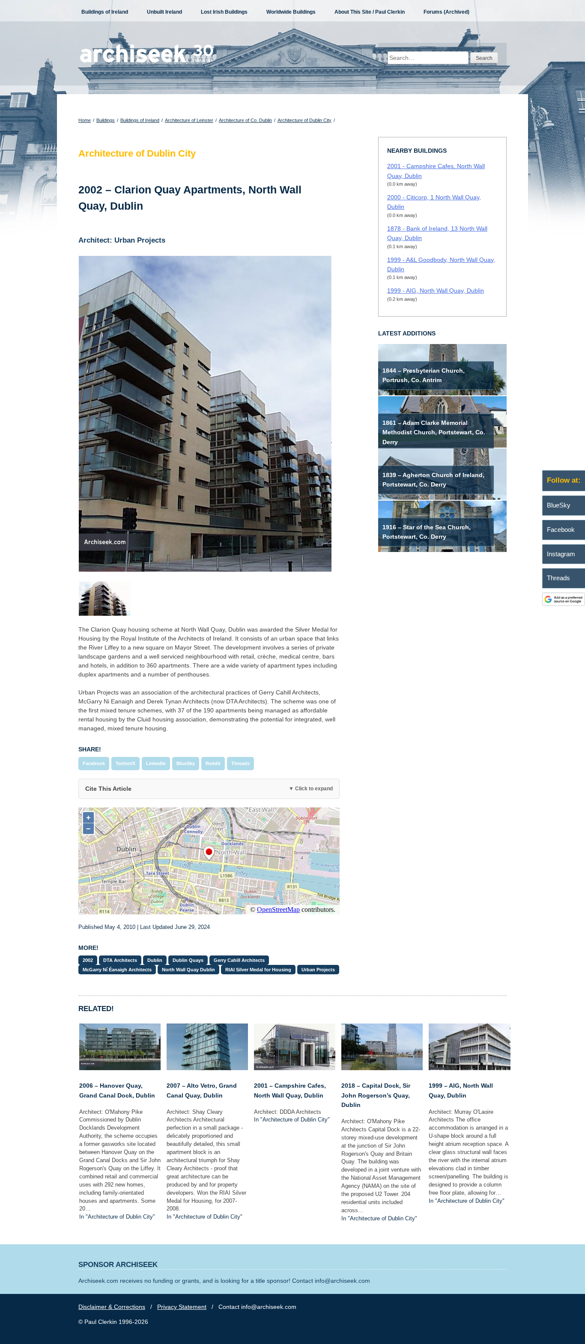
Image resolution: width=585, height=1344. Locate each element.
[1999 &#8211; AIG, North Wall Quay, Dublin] (469, 1068)
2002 (88, 960)
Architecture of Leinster (189, 120)
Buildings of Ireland (104, 12)
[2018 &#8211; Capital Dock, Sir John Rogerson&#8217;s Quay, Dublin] (382, 1068)
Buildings (105, 120)
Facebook (94, 763)
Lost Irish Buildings (224, 12)
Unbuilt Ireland (164, 12)
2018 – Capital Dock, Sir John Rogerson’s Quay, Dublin (375, 1095)
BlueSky (185, 763)
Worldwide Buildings (291, 12)
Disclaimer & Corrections (111, 1306)
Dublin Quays (188, 960)
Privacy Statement (181, 1306)
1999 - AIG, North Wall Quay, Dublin (435, 290)
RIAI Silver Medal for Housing (258, 969)
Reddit (213, 763)
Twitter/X (125, 763)
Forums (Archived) (446, 12)
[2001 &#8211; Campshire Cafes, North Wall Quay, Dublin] (294, 1068)
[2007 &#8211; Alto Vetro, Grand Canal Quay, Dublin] (207, 1068)
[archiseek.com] (146, 62)
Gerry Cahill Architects (239, 960)
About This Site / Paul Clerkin (369, 12)
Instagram (561, 554)
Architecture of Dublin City (304, 120)
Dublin (154, 960)
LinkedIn (156, 763)
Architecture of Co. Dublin (245, 120)
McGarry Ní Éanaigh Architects (117, 969)
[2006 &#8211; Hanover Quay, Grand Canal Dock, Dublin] (120, 1068)
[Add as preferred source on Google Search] (563, 603)
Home (84, 120)
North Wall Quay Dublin (188, 969)
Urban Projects (318, 969)
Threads (240, 763)
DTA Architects (120, 960)
